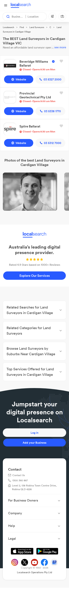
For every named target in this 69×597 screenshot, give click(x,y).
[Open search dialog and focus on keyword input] (6, 16)
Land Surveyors (36, 27)
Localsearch (8, 27)
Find (22, 27)
